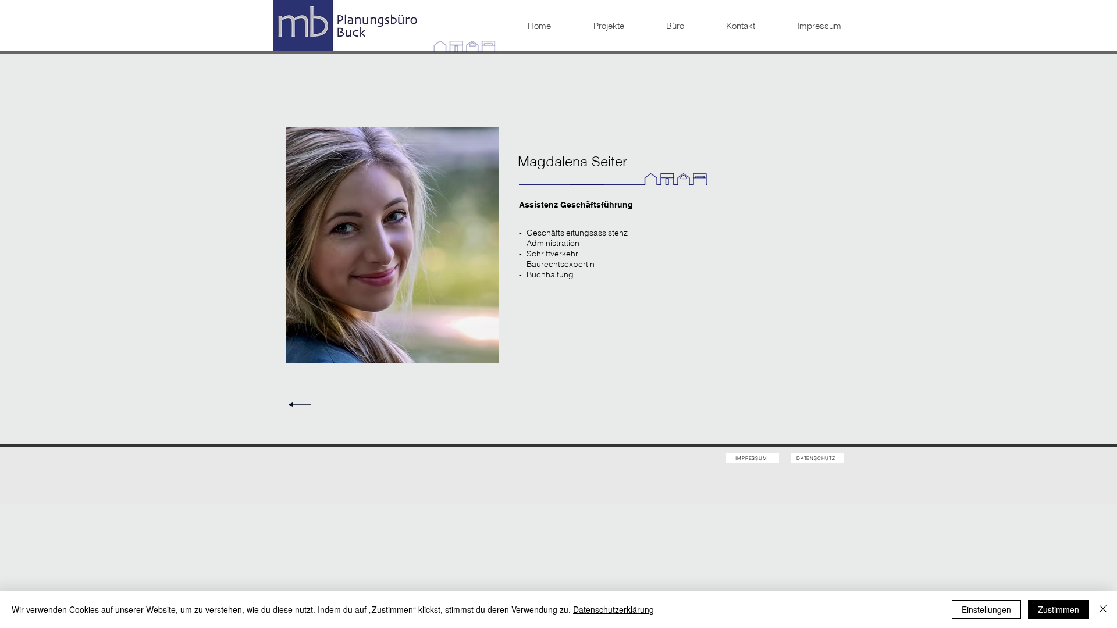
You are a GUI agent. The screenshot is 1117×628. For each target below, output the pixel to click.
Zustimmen (1058, 609)
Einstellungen (986, 609)
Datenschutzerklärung (613, 609)
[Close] (1103, 609)
